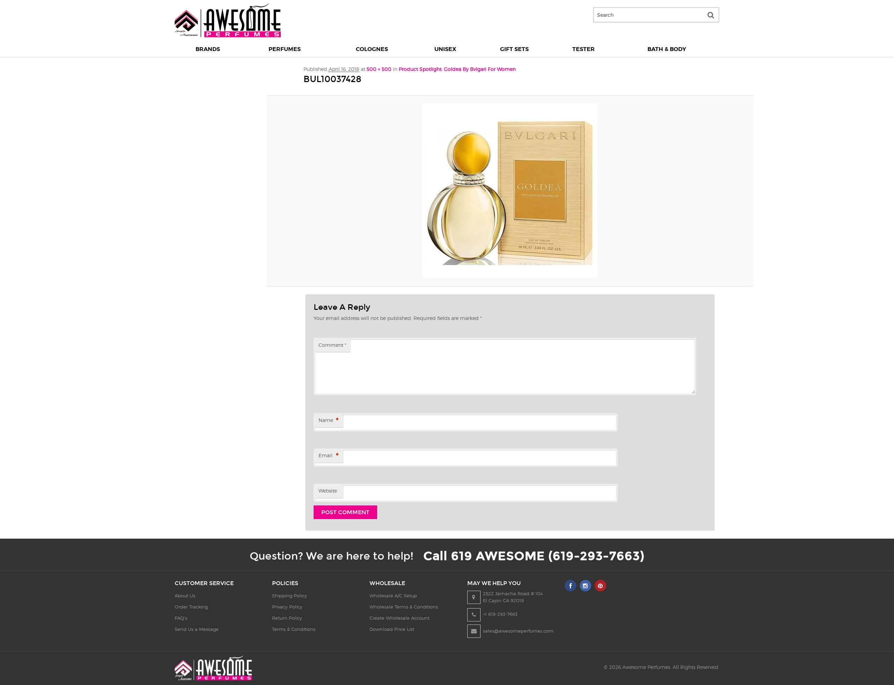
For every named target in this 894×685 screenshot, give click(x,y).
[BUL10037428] (509, 190)
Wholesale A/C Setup (393, 595)
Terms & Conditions (293, 629)
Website (327, 491)
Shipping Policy (289, 595)
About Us (185, 595)
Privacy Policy (287, 607)
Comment (332, 345)
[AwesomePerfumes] (228, 35)
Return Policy (287, 618)
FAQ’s (181, 618)
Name (328, 420)
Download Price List (391, 629)
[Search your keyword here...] (710, 15)
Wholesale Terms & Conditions (403, 607)
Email (328, 455)
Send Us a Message (197, 629)
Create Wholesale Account (399, 618)
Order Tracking (191, 607)
